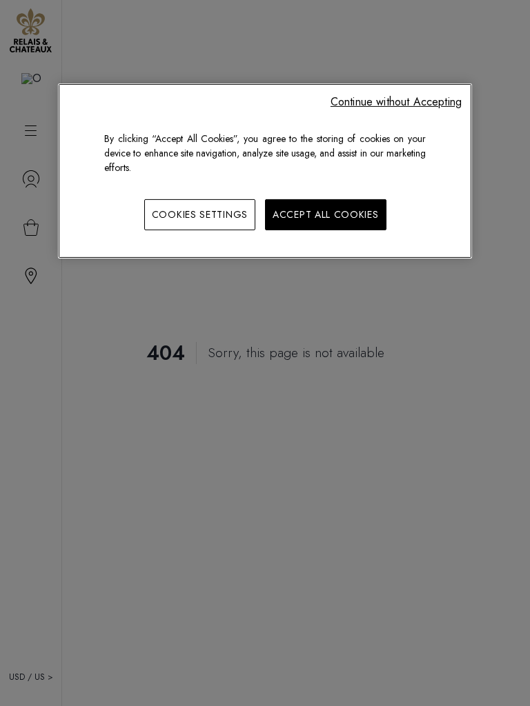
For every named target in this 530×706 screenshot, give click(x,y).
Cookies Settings (200, 214)
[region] (265, 171)
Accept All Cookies (326, 214)
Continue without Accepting (396, 101)
